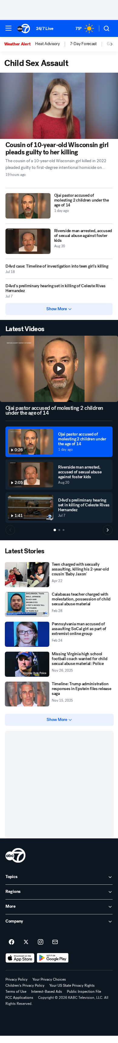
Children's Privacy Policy (24, 985)
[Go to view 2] (59, 530)
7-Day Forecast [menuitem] (83, 44)
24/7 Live (44, 28)
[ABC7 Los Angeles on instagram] (40, 942)
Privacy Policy (16, 979)
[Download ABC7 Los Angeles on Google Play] (53, 958)
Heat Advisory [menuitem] (47, 44)
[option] (19, 44)
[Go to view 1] (55, 530)
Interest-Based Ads (46, 991)
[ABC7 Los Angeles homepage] (23, 28)
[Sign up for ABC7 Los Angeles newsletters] (55, 942)
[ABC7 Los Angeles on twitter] (26, 942)
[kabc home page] (15, 855)
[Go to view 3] (63, 530)
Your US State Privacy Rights (72, 985)
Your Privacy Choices (49, 979)
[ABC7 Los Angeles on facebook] (11, 942)
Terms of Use (15, 991)
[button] (8, 28)
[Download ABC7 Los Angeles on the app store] (19, 958)
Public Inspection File (84, 991)
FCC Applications (19, 997)
